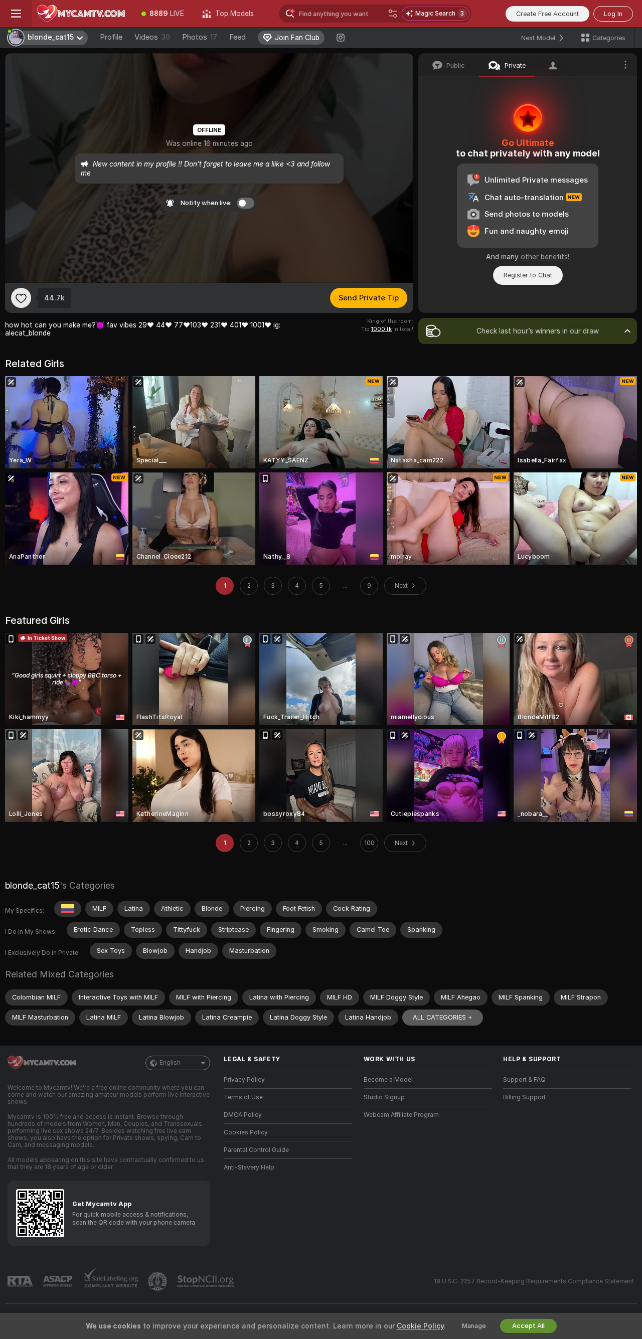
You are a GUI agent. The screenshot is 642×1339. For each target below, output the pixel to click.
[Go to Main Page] (82, 13)
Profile (111, 37)
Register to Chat (528, 275)
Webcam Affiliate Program (401, 1114)
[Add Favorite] (21, 298)
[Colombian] (67, 909)
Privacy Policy (244, 1079)
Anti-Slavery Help (249, 1167)
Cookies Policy (246, 1132)
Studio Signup (384, 1097)
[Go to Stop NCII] (206, 1281)
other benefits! (545, 257)
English (170, 1062)
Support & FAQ (524, 1079)
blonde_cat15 (32, 885)
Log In (613, 14)
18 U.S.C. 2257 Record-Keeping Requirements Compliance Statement (534, 1281)
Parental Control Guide (256, 1149)
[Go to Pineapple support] (158, 1281)
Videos (152, 37)
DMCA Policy (243, 1114)
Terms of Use (243, 1097)
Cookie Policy (420, 1326)
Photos (199, 37)
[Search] (393, 14)
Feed (237, 37)
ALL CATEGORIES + (442, 1017)
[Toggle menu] (16, 13)
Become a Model (388, 1079)
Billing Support (524, 1097)
